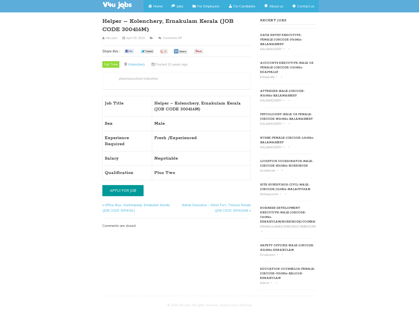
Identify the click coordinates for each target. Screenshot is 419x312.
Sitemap (246, 305)
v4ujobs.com (228, 305)
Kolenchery (136, 64)
